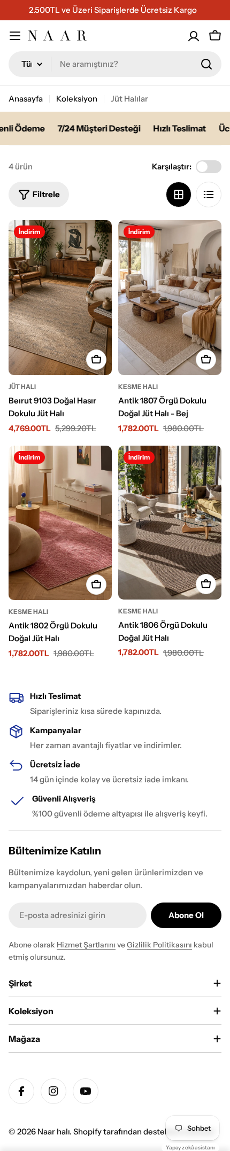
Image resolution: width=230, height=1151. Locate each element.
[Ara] (206, 64)
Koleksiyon (76, 99)
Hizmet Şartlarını (86, 945)
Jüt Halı (22, 387)
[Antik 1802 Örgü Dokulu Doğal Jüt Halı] (60, 523)
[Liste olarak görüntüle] (208, 194)
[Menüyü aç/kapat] (15, 35)
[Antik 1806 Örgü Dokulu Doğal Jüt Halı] (169, 523)
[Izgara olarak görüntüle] (178, 194)
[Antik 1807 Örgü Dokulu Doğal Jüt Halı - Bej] (169, 297)
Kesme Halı (138, 387)
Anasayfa (26, 99)
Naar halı (53, 1131)
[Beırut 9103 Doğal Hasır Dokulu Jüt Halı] (60, 297)
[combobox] (115, 64)
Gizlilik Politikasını (159, 945)
